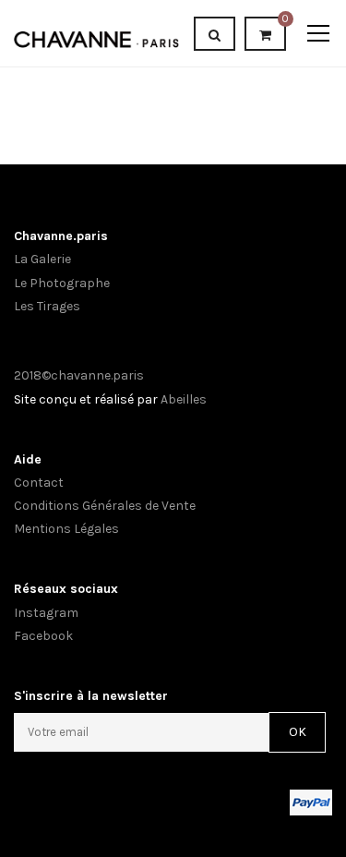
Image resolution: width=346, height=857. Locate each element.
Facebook (43, 636)
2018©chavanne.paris (79, 375)
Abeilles (184, 399)
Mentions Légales (66, 529)
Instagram (46, 613)
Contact (39, 482)
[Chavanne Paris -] (96, 37)
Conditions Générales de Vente (105, 505)
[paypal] (311, 802)
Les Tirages (47, 306)
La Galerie (42, 259)
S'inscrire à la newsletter (91, 696)
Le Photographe (62, 283)
